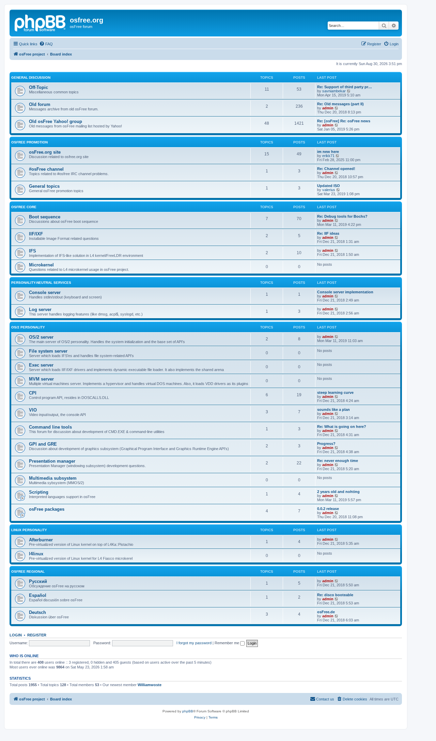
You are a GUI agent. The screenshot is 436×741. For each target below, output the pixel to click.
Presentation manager (52, 461)
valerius (328, 190)
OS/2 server (41, 337)
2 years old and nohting (338, 492)
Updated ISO (328, 186)
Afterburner (41, 539)
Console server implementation (345, 292)
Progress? (326, 444)
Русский (38, 581)
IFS (32, 250)
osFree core (23, 207)
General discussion (30, 77)
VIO (33, 410)
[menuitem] (46, 44)
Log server (40, 309)
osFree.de (326, 612)
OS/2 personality (28, 327)
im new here (328, 152)
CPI (32, 393)
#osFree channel (46, 169)
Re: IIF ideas (328, 233)
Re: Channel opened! (336, 169)
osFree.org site (45, 152)
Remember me (227, 643)
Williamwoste (149, 685)
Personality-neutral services (41, 282)
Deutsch (37, 612)
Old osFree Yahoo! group (55, 121)
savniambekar (334, 91)
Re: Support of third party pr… (344, 87)
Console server (45, 292)
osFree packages (46, 509)
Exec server (41, 365)
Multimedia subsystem (53, 478)
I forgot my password (194, 643)
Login (16, 635)
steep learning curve (335, 392)
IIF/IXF (36, 233)
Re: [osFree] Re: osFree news (343, 121)
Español (37, 595)
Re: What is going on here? (341, 426)
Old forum (39, 104)
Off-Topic (38, 87)
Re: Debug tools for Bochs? (342, 216)
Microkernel (41, 264)
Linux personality (29, 530)
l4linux (36, 553)
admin (327, 108)
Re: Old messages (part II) (340, 104)
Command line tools (50, 427)
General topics (44, 186)
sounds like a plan (333, 409)
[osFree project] (40, 22)
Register (36, 635)
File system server (48, 351)
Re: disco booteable (335, 595)
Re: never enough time (337, 461)
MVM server (41, 379)
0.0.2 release (328, 509)
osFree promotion (29, 142)
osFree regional (28, 571)
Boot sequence (44, 216)
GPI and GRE (43, 444)
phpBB (187, 711)
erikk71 (328, 156)
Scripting (38, 492)
